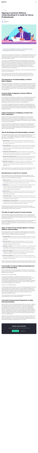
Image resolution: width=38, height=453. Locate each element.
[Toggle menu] (36, 2)
